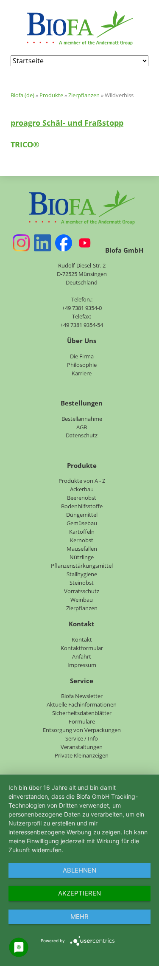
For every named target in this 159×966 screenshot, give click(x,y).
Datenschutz (82, 435)
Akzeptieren (79, 893)
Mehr (79, 916)
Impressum (81, 665)
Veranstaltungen (82, 747)
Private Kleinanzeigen (82, 755)
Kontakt (82, 639)
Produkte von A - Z (82, 480)
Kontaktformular (82, 648)
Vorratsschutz (81, 591)
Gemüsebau (82, 523)
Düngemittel (82, 514)
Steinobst (82, 582)
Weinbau (81, 599)
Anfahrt (81, 656)
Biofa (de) (22, 95)
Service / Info (81, 738)
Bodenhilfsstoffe (82, 506)
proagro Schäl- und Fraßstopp (67, 123)
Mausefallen (82, 548)
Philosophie (82, 365)
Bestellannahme (81, 418)
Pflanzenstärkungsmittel (82, 565)
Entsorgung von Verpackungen (82, 730)
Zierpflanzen (84, 95)
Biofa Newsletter (82, 696)
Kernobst (81, 540)
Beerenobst (81, 497)
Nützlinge (82, 557)
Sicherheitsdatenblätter (82, 713)
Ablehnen (79, 870)
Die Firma (82, 356)
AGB (81, 427)
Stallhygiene (82, 574)
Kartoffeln (82, 531)
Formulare (82, 721)
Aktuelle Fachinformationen (82, 704)
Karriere (82, 373)
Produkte (51, 95)
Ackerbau (82, 489)
